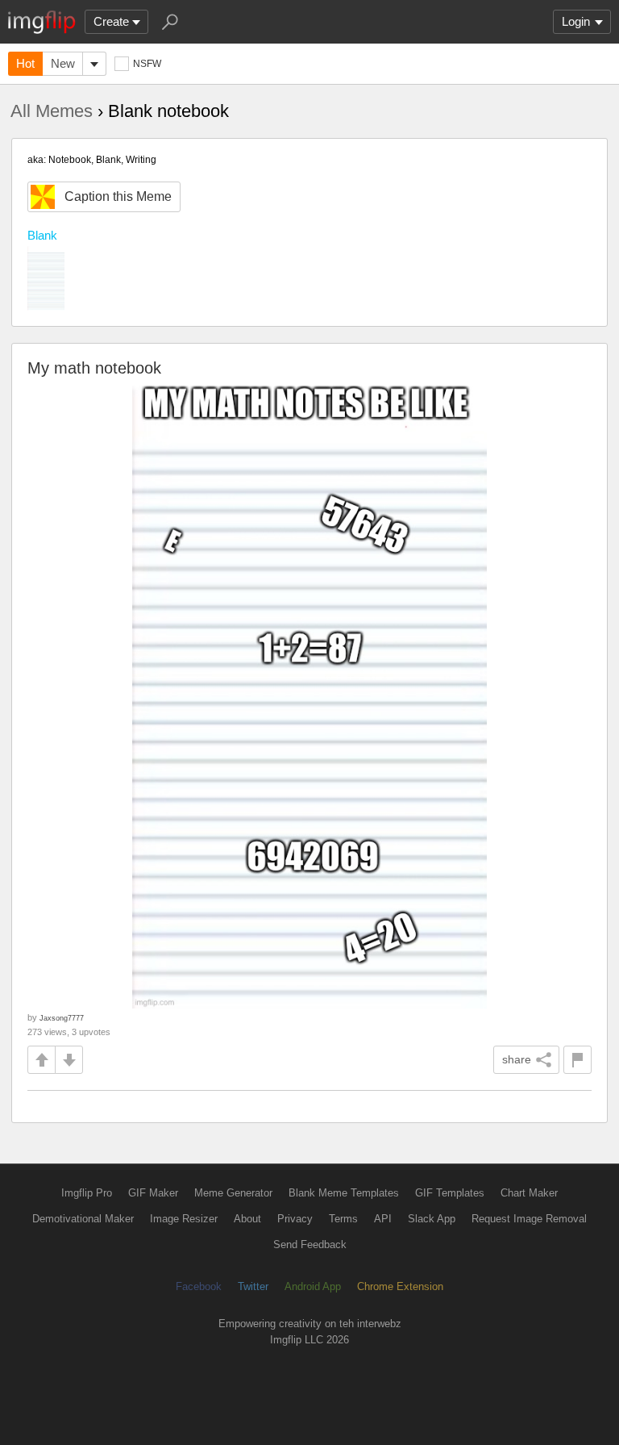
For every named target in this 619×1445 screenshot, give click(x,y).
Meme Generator (233, 1193)
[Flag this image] (577, 1060)
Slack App (431, 1219)
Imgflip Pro (86, 1193)
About (247, 1219)
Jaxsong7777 (61, 1017)
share (516, 1059)
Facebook (199, 1286)
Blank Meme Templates (344, 1193)
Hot (25, 63)
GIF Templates (449, 1193)
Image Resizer (184, 1219)
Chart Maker (529, 1193)
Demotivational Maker (83, 1219)
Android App (313, 1286)
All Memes (51, 111)
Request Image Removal (529, 1219)
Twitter (253, 1286)
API (383, 1219)
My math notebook (94, 368)
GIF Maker (153, 1193)
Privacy (295, 1219)
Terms (343, 1219)
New (63, 63)
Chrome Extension (400, 1286)
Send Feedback (310, 1244)
